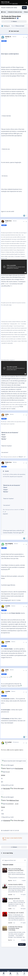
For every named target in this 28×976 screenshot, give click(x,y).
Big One (10, 880)
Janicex (3, 775)
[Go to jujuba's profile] (2, 415)
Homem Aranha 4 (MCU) (15, 884)
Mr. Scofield (8, 742)
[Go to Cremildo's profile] (2, 606)
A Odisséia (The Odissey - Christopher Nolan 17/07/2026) (15, 928)
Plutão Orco (8, 221)
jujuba (7, 414)
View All (21, 944)
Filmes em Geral (19, 26)
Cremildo (7, 606)
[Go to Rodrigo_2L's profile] (2, 26)
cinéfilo (10, 908)
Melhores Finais (14, 800)
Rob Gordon (6, 788)
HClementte (6, 820)
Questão (10, 894)
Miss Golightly (9, 543)
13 (17, 804)
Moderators (16, 742)
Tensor (3, 807)
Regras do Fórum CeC (10, 860)
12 (15, 804)
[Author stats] (26, 37)
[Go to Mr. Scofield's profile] (2, 743)
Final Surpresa (19, 768)
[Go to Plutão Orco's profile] (2, 221)
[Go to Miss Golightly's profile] (2, 544)
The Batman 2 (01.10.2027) (16, 913)
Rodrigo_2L (7, 26)
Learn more (3, 2)
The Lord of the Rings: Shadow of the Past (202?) (15, 869)
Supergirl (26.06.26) (14, 898)
